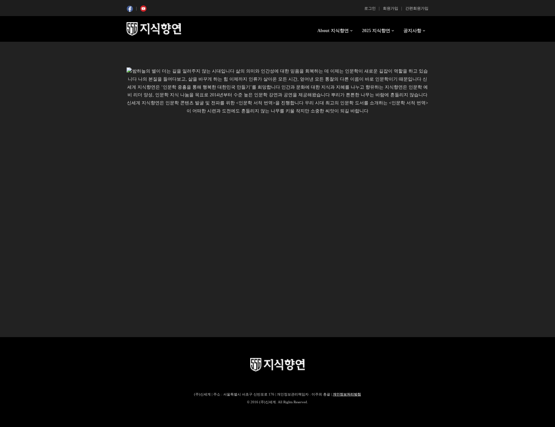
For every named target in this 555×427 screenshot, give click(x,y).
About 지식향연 (333, 30)
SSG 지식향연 (154, 29)
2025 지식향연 (376, 30)
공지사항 (412, 30)
